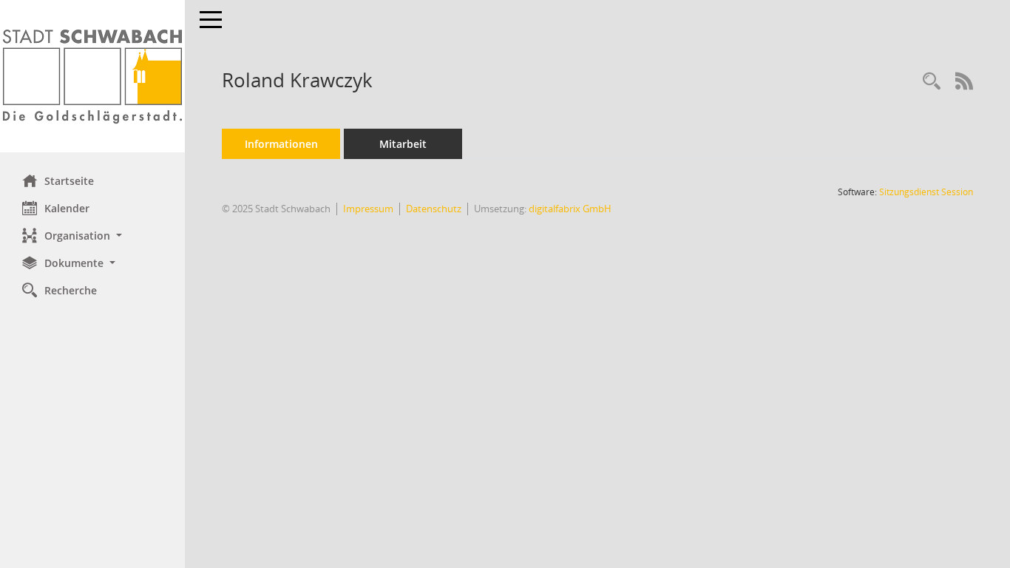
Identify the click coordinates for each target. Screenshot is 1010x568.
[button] (92, 235)
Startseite (69, 181)
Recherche (70, 290)
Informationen (281, 144)
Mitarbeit (403, 144)
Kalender (66, 208)
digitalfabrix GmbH (570, 208)
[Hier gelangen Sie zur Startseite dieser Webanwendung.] (92, 76)
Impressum (368, 208)
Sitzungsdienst (926, 192)
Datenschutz (433, 208)
